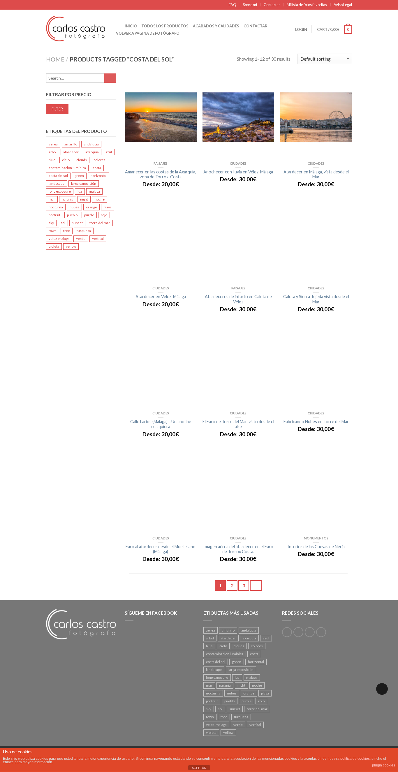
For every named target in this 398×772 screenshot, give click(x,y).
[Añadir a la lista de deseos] (189, 83)
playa (108, 207)
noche (100, 199)
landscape (56, 183)
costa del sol (58, 175)
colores (99, 160)
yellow (71, 246)
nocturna (56, 207)
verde (80, 238)
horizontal (99, 175)
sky (51, 223)
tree (66, 230)
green (79, 175)
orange (91, 207)
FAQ (232, 4)
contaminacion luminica (67, 168)
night (84, 199)
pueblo (72, 215)
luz (80, 191)
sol (63, 223)
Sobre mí (250, 4)
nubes (74, 207)
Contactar (272, 4)
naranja (67, 199)
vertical (98, 238)
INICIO (131, 26)
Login (301, 29)
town (53, 230)
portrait (54, 215)
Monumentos (316, 538)
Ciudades (238, 163)
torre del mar (99, 223)
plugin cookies (383, 765)
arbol (53, 152)
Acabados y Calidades (216, 26)
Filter (57, 109)
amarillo (70, 144)
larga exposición (83, 183)
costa (97, 168)
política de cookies (355, 759)
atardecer (71, 152)
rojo (104, 215)
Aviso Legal (343, 4)
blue (52, 160)
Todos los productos (165, 26)
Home (55, 59)
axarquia (92, 152)
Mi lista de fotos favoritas (307, 4)
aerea (53, 144)
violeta (54, 246)
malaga (94, 191)
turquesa (84, 230)
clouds (81, 160)
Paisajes (161, 163)
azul (108, 152)
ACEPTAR (199, 768)
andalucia (91, 144)
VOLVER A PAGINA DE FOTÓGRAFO (147, 33)
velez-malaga (59, 238)
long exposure (60, 191)
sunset (77, 223)
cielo (66, 160)
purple (89, 215)
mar (52, 199)
